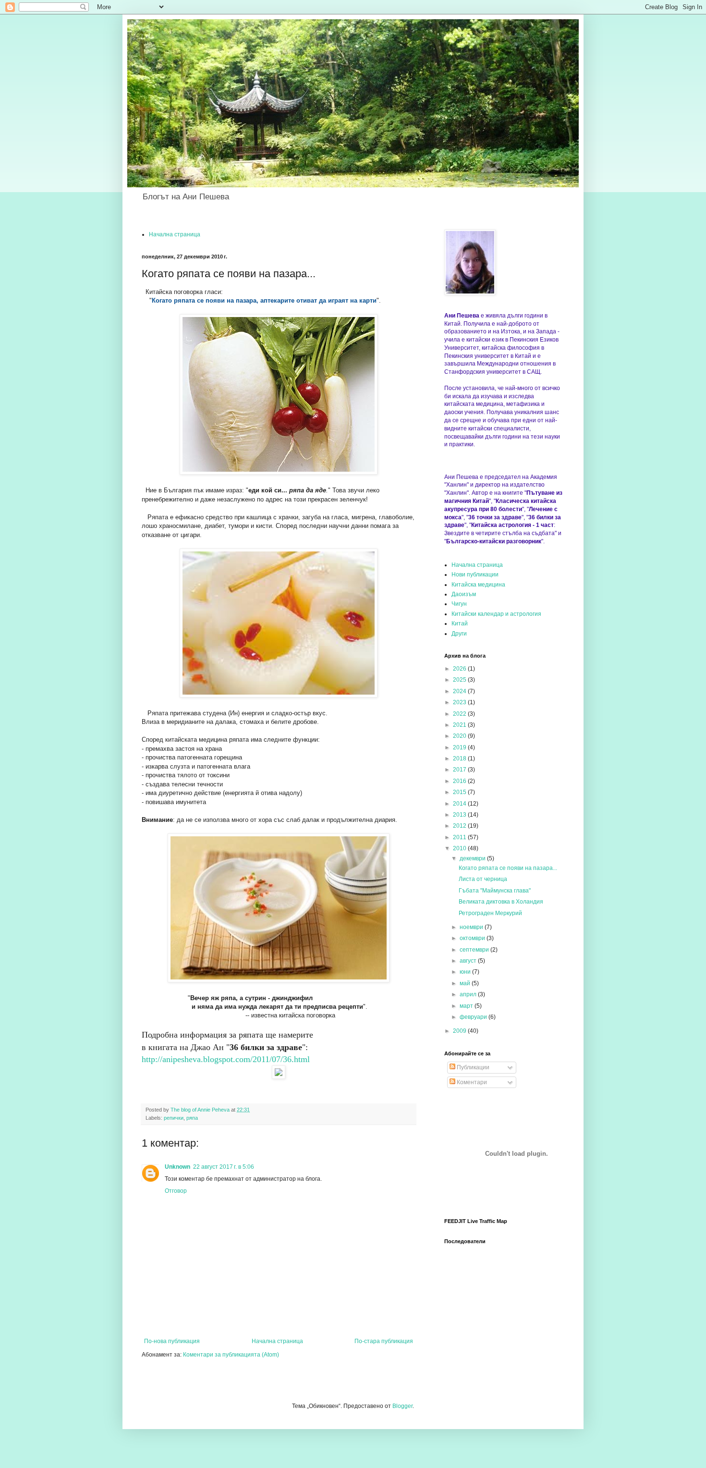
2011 (460, 837)
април (469, 994)
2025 (460, 679)
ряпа (192, 1118)
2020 (460, 736)
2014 (460, 803)
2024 (460, 691)
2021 (460, 725)
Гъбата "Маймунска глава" (495, 890)
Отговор (176, 1190)
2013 (460, 814)
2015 (460, 792)
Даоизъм (463, 594)
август (469, 960)
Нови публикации (475, 574)
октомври (473, 938)
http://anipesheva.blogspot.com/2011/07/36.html (226, 1059)
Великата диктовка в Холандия (501, 901)
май (466, 983)
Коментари (471, 1082)
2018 (460, 758)
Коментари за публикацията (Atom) (231, 1354)
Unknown (177, 1166)
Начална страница (174, 234)
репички (173, 1118)
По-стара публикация (383, 1341)
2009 (460, 1031)
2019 (460, 747)
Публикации (472, 1067)
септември (475, 949)
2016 (460, 781)
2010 (460, 848)
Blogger (402, 1406)
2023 (460, 702)
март (467, 1006)
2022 (460, 713)
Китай (459, 623)
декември (473, 858)
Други (459, 633)
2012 (460, 825)
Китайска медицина (478, 584)
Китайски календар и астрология (496, 614)
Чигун (459, 603)
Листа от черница (483, 879)
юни (466, 971)
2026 (460, 668)
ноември (472, 927)
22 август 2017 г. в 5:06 (223, 1166)
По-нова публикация (172, 1341)
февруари (474, 1017)
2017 (460, 769)
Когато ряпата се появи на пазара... (508, 868)
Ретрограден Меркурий (490, 913)
